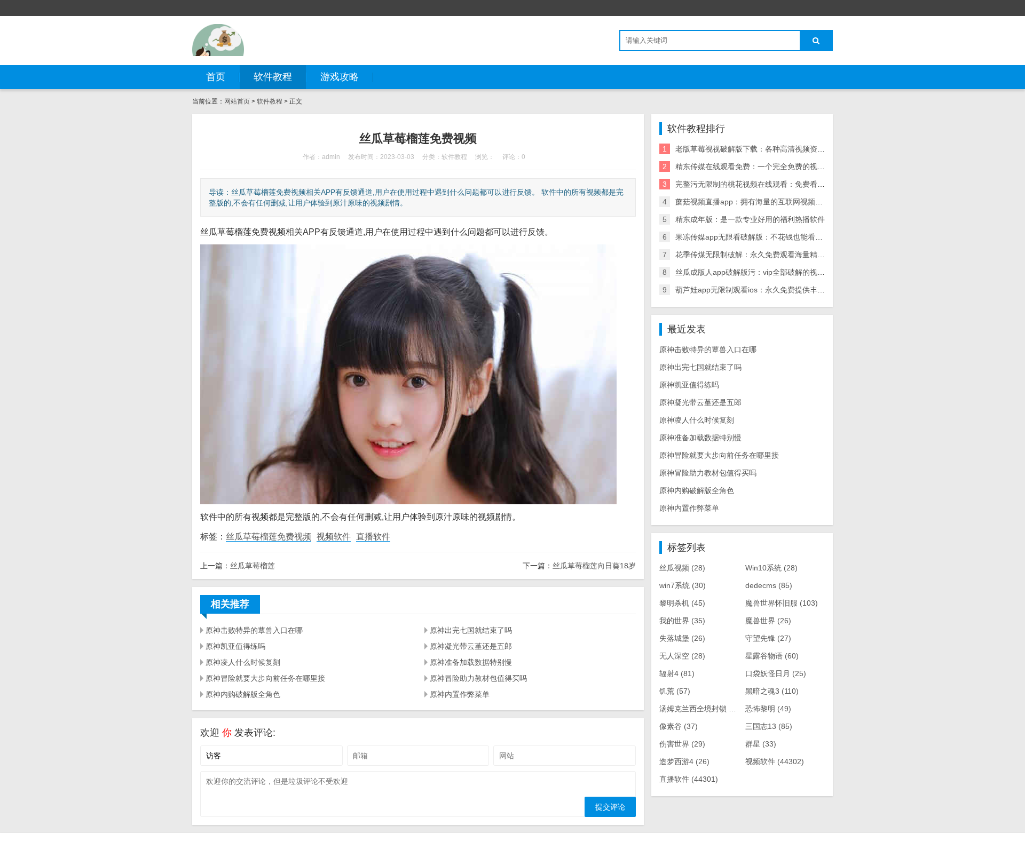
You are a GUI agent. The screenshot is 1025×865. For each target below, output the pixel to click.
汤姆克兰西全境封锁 (701, 708)
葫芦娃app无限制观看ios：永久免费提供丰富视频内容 (765, 289)
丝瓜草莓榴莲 (252, 565)
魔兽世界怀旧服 (781, 603)
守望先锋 (768, 638)
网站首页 (237, 101)
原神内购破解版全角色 (243, 694)
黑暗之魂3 (772, 691)
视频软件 (334, 536)
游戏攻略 (339, 77)
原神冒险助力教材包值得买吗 (478, 678)
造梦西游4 (684, 761)
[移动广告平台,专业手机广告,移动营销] (218, 40)
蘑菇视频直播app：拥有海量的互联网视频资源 (752, 201)
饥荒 (674, 691)
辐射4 (677, 673)
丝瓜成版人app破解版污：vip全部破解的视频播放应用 (765, 272)
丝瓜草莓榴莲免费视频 (268, 536)
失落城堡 (682, 638)
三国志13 (768, 726)
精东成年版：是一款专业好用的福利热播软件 (750, 219)
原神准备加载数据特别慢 (471, 662)
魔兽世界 (768, 620)
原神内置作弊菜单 (460, 694)
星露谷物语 (772, 656)
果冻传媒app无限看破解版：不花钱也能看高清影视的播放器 (775, 237)
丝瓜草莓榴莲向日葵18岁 (594, 565)
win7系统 (682, 585)
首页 (215, 77)
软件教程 (273, 77)
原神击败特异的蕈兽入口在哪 (254, 630)
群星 (760, 744)
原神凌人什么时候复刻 (243, 662)
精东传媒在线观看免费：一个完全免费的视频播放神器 (765, 166)
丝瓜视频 (682, 568)
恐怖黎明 (768, 708)
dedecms (768, 585)
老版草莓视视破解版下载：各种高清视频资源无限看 (761, 149)
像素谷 (678, 726)
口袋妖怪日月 (775, 673)
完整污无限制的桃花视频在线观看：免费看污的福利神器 (768, 184)
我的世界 (682, 620)
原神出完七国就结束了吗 (471, 630)
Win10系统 (771, 568)
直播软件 (373, 536)
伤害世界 (682, 744)
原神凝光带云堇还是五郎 (471, 646)
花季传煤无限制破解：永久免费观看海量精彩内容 (757, 254)
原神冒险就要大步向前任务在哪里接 (265, 678)
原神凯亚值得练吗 (235, 646)
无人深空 (682, 656)
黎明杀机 (682, 603)
